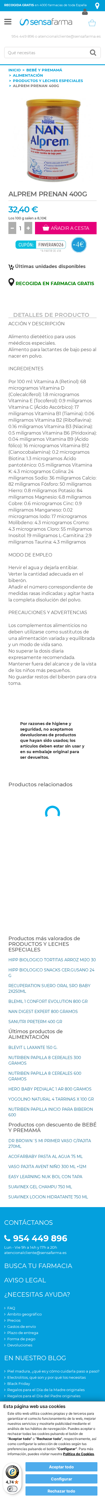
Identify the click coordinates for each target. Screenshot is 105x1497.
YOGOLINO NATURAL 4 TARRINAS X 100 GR (51, 1099)
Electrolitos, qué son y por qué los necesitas (46, 1377)
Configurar (61, 1478)
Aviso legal (25, 1280)
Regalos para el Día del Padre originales (43, 1396)
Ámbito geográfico (24, 1314)
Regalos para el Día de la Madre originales (46, 1389)
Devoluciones (19, 1345)
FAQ (11, 1308)
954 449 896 (22, 36)
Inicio (14, 70)
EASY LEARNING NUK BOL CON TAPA (45, 1176)
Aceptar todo (61, 1466)
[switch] (12, 1489)
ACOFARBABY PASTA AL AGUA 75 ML (45, 1156)
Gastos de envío (21, 1326)
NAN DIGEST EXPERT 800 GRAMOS (43, 1011)
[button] (7, 23)
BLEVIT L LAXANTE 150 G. (32, 1047)
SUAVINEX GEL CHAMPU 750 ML (40, 1186)
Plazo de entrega (22, 1332)
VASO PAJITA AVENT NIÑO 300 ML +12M (47, 1166)
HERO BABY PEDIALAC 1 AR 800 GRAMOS (50, 1089)
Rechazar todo (61, 1491)
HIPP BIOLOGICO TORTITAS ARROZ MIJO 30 (52, 959)
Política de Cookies (78, 1454)
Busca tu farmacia (38, 1266)
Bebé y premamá (44, 70)
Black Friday (18, 1383)
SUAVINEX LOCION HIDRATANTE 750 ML (48, 1197)
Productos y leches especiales (48, 80)
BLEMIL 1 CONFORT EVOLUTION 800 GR (48, 1001)
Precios (13, 1320)
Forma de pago (21, 1339)
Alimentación (28, 75)
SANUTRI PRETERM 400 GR (35, 1021)
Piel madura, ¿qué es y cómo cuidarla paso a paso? (53, 1371)
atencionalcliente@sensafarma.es (69, 36)
